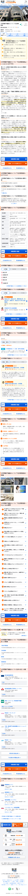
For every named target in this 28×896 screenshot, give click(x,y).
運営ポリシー (20, 883)
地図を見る (4, 193)
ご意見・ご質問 (15, 881)
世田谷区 (25, 4)
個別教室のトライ (9, 792)
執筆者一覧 (9, 880)
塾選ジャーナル (14, 884)
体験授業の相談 (10, 159)
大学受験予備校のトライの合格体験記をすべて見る (15, 314)
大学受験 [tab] (5, 269)
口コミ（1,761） (9, 804)
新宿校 (2, 656)
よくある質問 (16, 880)
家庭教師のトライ (9, 784)
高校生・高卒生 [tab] (5, 342)
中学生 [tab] (14, 342)
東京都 (22, 4)
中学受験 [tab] (22, 269)
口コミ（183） (9, 812)
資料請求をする (21, 168)
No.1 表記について (23, 884)
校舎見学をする (7, 168)
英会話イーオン (8, 740)
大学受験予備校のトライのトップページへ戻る (11, 818)
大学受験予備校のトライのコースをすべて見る (16, 355)
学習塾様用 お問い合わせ (14, 857)
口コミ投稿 (6, 883)
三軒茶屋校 (3, 650)
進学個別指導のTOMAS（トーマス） (13, 688)
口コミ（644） (9, 789)
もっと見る (13, 203)
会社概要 (21, 881)
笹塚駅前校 (3, 661)
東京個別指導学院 (9, 675)
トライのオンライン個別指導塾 (12, 807)
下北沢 (3, 682)
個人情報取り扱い (6, 881)
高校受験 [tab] (14, 269)
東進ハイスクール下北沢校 (7, 706)
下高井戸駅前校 (4, 645)
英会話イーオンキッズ (10, 713)
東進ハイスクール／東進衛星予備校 (13, 700)
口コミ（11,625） (10, 796)
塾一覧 (9, 4)
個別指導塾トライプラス (10, 800)
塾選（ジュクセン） (4, 4)
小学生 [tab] (22, 342)
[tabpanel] (14, 278)
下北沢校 (3, 694)
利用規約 (22, 880)
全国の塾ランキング (5, 884)
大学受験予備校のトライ (15, 4)
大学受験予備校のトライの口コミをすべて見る (16, 399)
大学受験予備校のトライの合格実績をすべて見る (16, 286)
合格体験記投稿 (13, 883)
